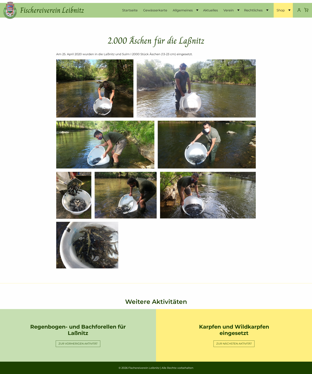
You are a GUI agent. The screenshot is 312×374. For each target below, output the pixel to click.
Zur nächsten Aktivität (234, 343)
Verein (228, 10)
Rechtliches (253, 10)
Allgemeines (183, 10)
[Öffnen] (196, 10)
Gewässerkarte (155, 10)
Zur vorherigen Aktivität (78, 343)
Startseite (130, 10)
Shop (281, 10)
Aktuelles (210, 10)
